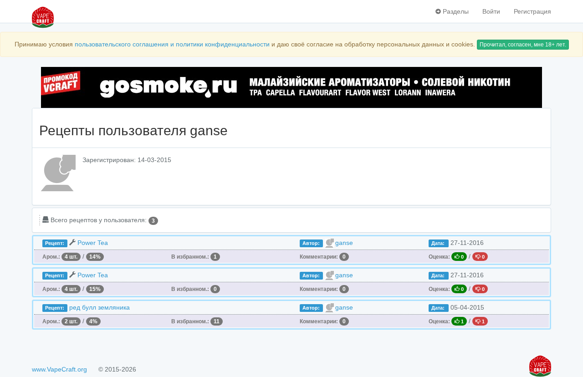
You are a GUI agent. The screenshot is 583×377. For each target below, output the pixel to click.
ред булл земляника (99, 307)
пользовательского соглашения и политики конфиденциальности (172, 44)
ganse (344, 242)
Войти (491, 11)
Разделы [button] (455, 11)
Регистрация (532, 11)
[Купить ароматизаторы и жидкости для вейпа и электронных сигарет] (291, 87)
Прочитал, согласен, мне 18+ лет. (523, 44)
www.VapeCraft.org (59, 369)
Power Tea (92, 242)
